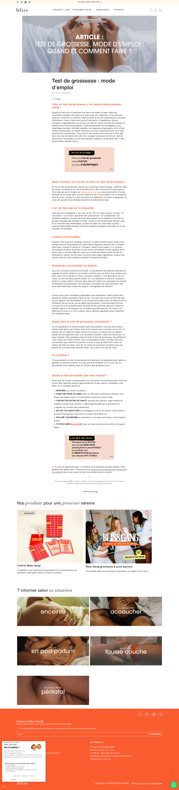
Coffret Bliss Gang (29, 566)
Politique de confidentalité (102, 747)
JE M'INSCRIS (155, 734)
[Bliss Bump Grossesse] (89, 173)
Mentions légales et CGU (102, 750)
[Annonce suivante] (125, 2)
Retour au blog (91, 492)
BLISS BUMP (77, 424)
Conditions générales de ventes (105, 753)
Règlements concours (100, 759)
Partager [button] (57, 99)
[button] (83, 10)
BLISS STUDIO (121, 783)
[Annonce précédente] (54, 2)
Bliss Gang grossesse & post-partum (109, 567)
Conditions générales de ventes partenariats (111, 756)
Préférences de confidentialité (146, 784)
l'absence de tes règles (91, 192)
